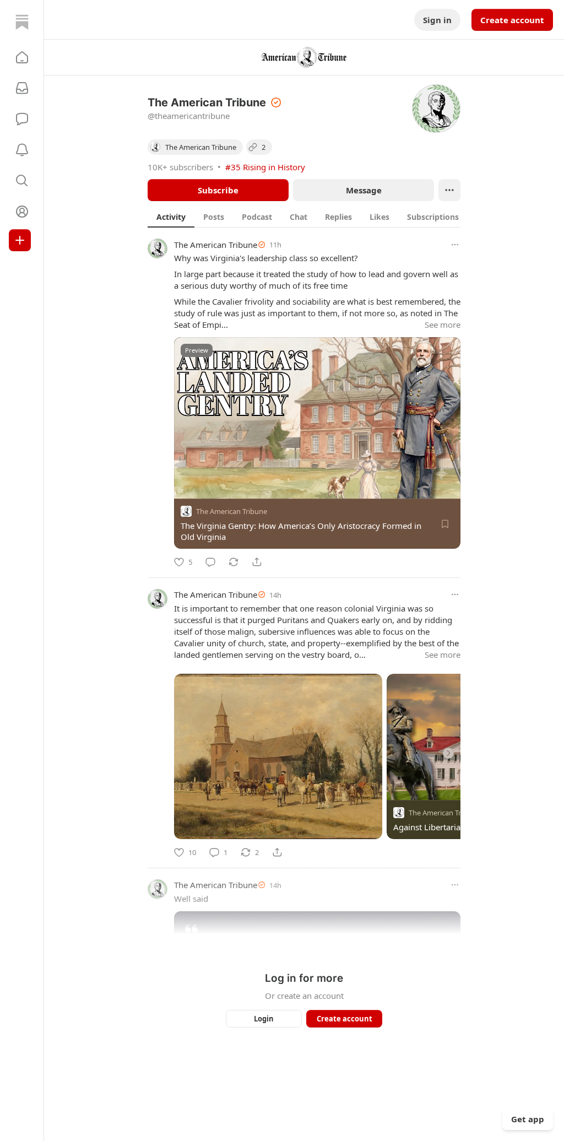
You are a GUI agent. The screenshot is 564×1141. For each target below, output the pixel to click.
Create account (512, 19)
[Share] (256, 562)
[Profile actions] (449, 190)
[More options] (455, 244)
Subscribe (218, 190)
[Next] (448, 753)
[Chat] (22, 119)
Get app (527, 1118)
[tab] (171, 217)
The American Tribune (215, 244)
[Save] (445, 524)
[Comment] (210, 562)
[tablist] (316, 217)
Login (264, 1019)
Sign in (437, 19)
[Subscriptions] (22, 88)
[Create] (20, 240)
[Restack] (233, 562)
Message (364, 190)
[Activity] (22, 150)
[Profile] (22, 211)
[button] (22, 57)
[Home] (22, 22)
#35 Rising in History (265, 166)
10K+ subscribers (180, 166)
